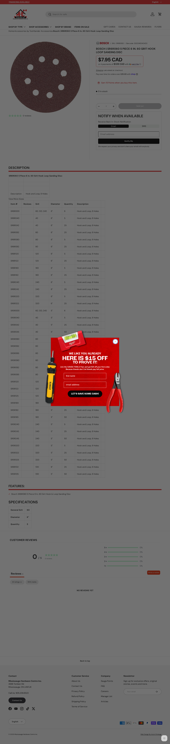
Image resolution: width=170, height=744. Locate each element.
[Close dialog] (115, 341)
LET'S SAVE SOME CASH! (85, 394)
